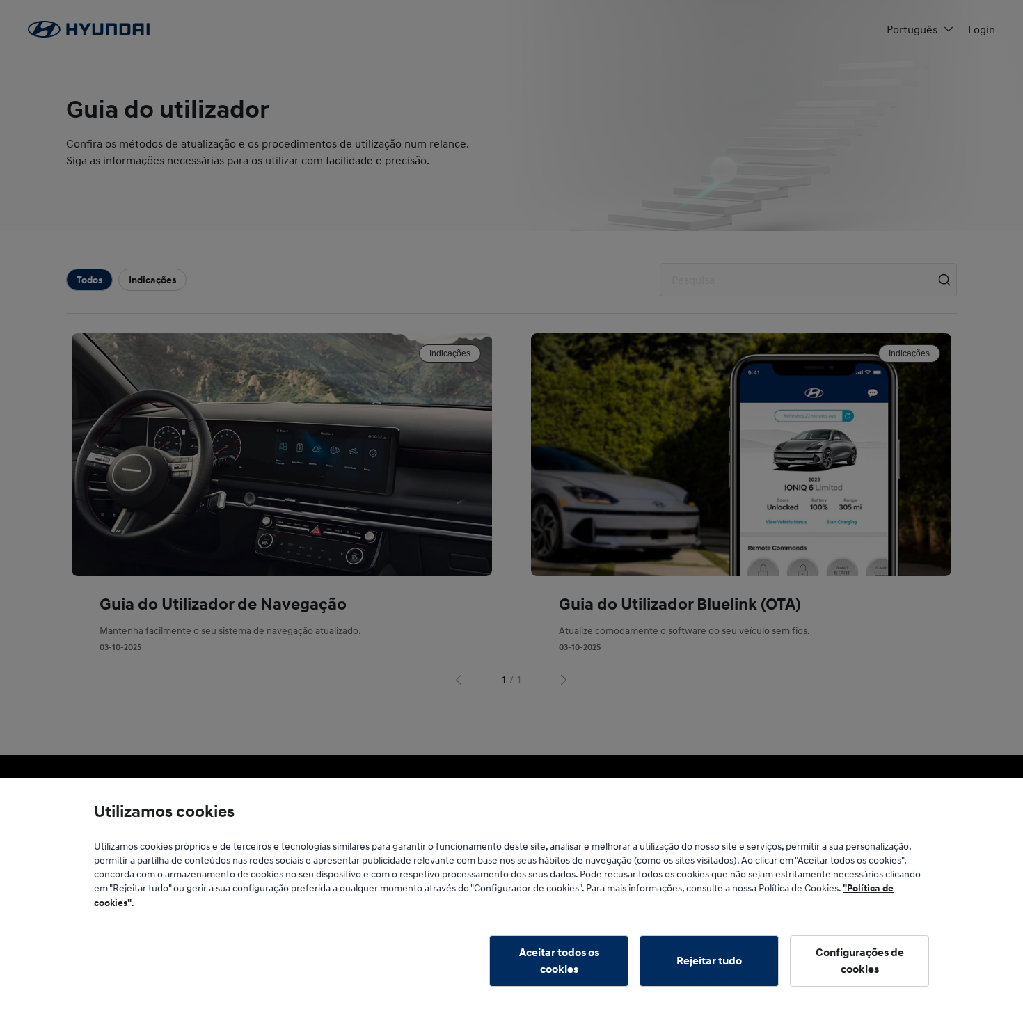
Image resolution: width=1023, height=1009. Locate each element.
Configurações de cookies (860, 961)
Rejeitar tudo (709, 961)
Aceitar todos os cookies (559, 961)
